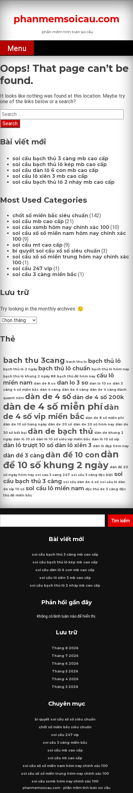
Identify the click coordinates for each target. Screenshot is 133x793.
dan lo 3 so (72, 382)
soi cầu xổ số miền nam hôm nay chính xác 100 (65, 766)
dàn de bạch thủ (60, 431)
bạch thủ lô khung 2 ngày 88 (29, 376)
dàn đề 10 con (72, 454)
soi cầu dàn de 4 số (81, 482)
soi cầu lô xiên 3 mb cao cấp (50, 176)
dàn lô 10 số (24, 439)
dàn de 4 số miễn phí (53, 406)
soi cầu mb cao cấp (38, 221)
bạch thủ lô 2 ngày (20, 369)
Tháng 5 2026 (65, 671)
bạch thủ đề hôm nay (76, 376)
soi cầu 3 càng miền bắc (44, 274)
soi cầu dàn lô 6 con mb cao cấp (55, 170)
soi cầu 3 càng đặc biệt (92, 475)
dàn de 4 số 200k (98, 397)
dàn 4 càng (50, 390)
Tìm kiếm (120, 520)
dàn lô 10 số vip (105, 439)
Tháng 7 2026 (65, 656)
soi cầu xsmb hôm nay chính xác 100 (60, 227)
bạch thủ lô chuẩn (64, 368)
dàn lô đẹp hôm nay (111, 446)
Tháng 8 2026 (65, 648)
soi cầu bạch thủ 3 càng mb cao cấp (60, 158)
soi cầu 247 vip (32, 268)
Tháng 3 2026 (65, 687)
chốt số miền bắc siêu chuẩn (50, 215)
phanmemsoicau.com (66, 19)
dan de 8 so (45, 383)
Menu (17, 48)
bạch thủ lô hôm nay (110, 369)
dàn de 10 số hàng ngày (25, 424)
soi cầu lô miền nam (55, 488)
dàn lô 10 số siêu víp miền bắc (63, 439)
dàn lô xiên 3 (73, 445)
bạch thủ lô (104, 360)
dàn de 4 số (48, 396)
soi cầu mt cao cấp (37, 245)
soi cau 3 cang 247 (52, 475)
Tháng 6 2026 (65, 664)
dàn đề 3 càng (23, 455)
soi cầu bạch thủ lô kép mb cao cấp (59, 164)
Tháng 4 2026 (65, 679)
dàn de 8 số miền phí (104, 418)
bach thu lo (76, 362)
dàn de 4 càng (75, 390)
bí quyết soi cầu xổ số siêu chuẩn (56, 251)
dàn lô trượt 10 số (28, 445)
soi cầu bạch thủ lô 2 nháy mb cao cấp (63, 182)
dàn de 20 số (60, 424)
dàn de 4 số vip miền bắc (61, 412)
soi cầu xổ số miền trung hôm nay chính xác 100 (65, 774)
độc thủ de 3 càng (101, 489)
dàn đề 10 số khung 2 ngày (61, 459)
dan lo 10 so (100, 383)
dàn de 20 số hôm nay (93, 424)
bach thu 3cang (34, 360)
